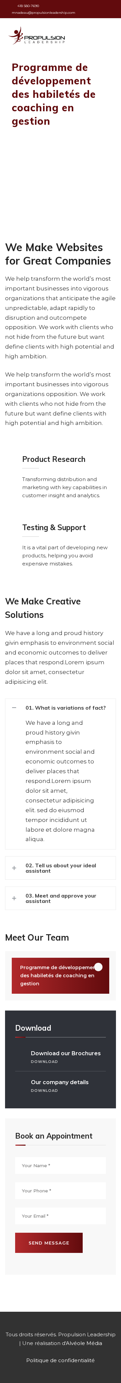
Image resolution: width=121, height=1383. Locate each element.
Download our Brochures (66, 1057)
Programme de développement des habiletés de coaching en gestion (59, 975)
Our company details (60, 1086)
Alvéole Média (84, 1343)
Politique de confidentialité (60, 1360)
